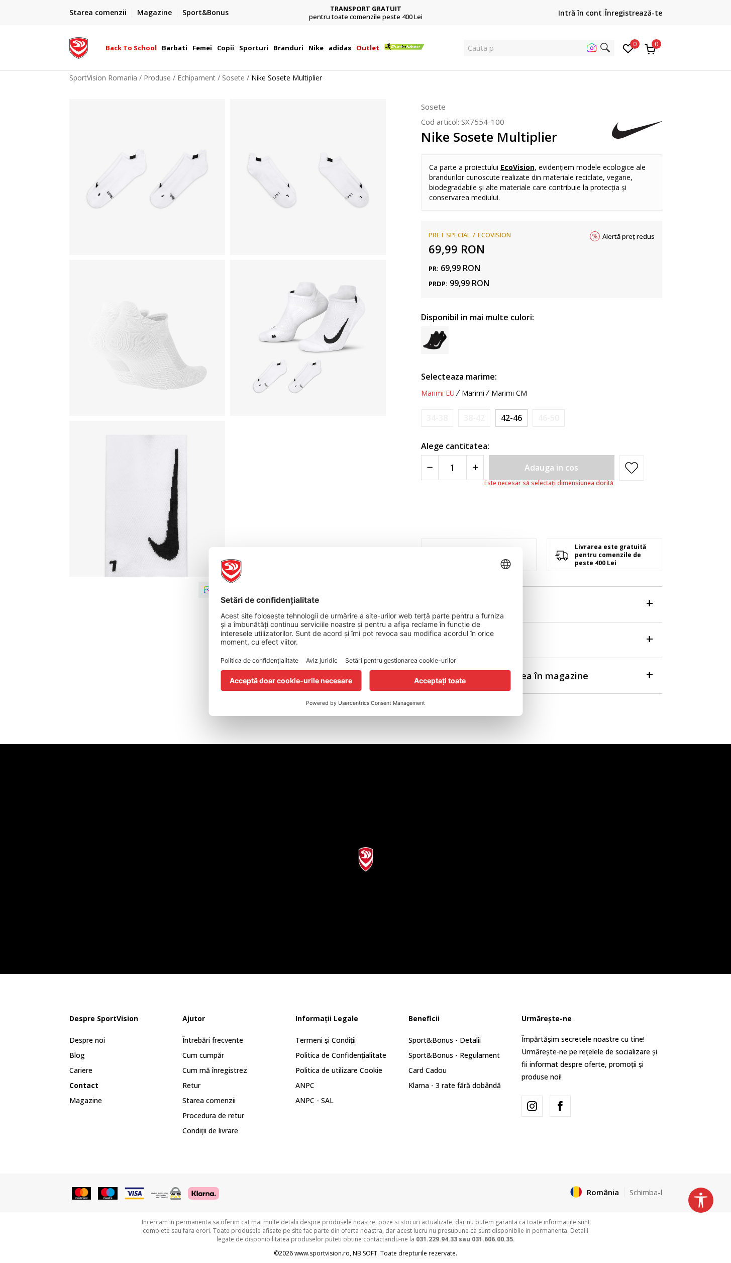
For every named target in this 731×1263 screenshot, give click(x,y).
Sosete (233, 77)
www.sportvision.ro (322, 1253)
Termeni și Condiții (325, 1040)
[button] (158, 48)
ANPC (305, 1085)
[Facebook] (560, 1106)
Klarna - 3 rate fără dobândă (454, 1085)
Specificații (445, 640)
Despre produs (453, 604)
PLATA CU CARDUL (377, 5)
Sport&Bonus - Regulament (454, 1055)
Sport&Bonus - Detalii (444, 1040)
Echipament (196, 77)
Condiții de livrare (210, 1130)
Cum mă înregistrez (214, 1070)
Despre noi (87, 1040)
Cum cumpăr (203, 1055)
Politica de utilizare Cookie (338, 1070)
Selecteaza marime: (459, 376)
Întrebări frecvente (212, 1040)
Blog (77, 1055)
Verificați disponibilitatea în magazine (504, 676)
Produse (157, 77)
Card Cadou (427, 1070)
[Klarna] (203, 1192)
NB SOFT (365, 1253)
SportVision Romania (103, 77)
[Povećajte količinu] (475, 467)
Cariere (80, 1070)
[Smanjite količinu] (430, 467)
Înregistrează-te (633, 13)
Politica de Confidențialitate (340, 1055)
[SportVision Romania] (78, 46)
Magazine (85, 1100)
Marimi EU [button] (438, 393)
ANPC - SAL (314, 1100)
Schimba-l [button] (646, 1192)
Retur (191, 1085)
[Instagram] (532, 1106)
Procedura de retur (213, 1115)
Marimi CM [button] (509, 393)
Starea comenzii (209, 1100)
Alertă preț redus (628, 236)
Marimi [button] (473, 393)
